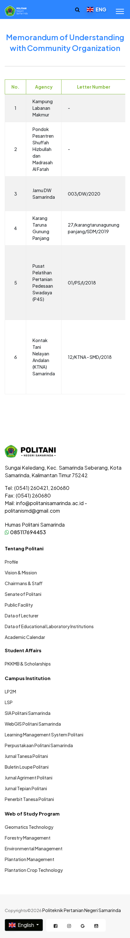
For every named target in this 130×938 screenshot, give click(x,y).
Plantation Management (29, 859)
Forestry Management (27, 838)
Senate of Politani (23, 594)
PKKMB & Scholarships (28, 663)
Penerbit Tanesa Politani (29, 799)
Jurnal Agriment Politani (28, 777)
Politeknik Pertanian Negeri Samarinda (81, 910)
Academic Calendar (25, 637)
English (26, 925)
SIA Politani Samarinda (27, 713)
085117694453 (27, 532)
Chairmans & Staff (24, 583)
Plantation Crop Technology (34, 870)
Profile (11, 562)
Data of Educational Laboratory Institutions (49, 626)
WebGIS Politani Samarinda (33, 724)
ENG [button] (100, 9)
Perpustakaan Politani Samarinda (39, 745)
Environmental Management (33, 848)
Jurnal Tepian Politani (26, 788)
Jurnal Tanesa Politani (26, 756)
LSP (9, 702)
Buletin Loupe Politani (27, 767)
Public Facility (19, 605)
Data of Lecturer (21, 615)
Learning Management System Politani (44, 734)
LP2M (10, 691)
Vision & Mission (21, 572)
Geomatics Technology (29, 827)
